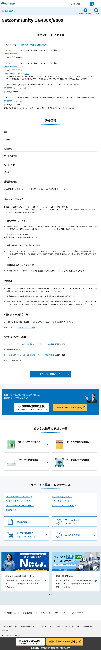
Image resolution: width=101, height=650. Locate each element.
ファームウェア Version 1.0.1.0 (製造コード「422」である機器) (29, 344)
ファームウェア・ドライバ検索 (47, 613)
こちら (27, 73)
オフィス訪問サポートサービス (20, 505)
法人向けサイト (11, 11)
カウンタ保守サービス (62, 496)
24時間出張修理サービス (17, 500)
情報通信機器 (28, 613)
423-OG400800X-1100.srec (14, 66)
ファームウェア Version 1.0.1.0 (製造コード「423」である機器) (29, 355)
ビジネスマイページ (85, 13)
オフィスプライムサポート (18, 496)
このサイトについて (47, 626)
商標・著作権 (87, 626)
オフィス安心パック (61, 500)
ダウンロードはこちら (49, 374)
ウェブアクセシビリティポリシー (68, 626)
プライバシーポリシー (9, 626)
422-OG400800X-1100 (12, 53)
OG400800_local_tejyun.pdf (15, 88)
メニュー (96, 13)
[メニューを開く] (97, 3)
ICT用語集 (5, 630)
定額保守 (10, 509)
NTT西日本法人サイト (11, 613)
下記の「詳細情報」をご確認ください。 (34, 44)
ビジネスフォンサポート (63, 505)
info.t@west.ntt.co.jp (26, 327)
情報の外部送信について (28, 626)
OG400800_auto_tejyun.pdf (15, 101)
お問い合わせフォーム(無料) (69, 407)
